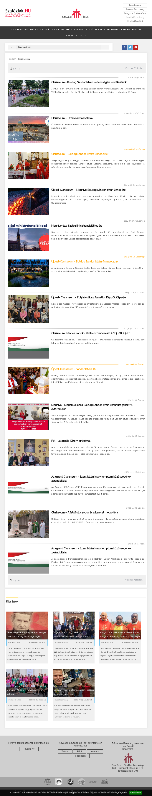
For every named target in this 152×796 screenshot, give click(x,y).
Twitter (65, 751)
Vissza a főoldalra (134, 68)
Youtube (95, 751)
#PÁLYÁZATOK (97, 29)
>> (18, 68)
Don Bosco (135, 5)
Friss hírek (12, 601)
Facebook (80, 755)
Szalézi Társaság (135, 9)
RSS (79, 751)
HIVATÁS (136, 29)
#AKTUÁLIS (80, 29)
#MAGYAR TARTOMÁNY (24, 29)
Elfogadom (135, 792)
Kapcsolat (127, 749)
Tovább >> (29, 748)
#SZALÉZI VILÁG (49, 29)
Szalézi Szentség (135, 17)
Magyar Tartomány (135, 13)
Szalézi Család (135, 21)
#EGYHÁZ (66, 29)
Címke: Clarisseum (19, 59)
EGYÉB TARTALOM (76, 35)
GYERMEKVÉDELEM (118, 29)
